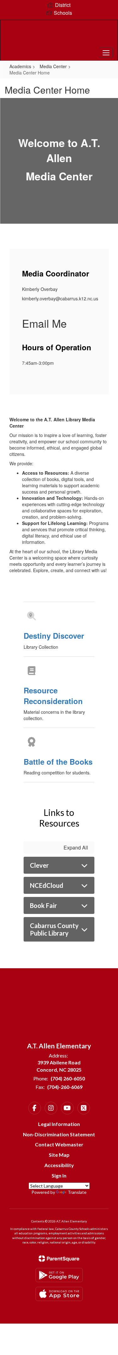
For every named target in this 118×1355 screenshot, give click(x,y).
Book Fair (43, 905)
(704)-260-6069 (64, 1087)
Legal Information (59, 1124)
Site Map (59, 1155)
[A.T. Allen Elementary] (59, 35)
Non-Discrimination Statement (59, 1134)
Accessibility (59, 1165)
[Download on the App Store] (59, 1294)
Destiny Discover (54, 635)
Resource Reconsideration (53, 695)
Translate (77, 1192)
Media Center (53, 66)
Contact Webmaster (59, 1144)
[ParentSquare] (59, 1258)
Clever (39, 865)
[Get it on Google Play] (59, 1275)
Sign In (59, 1175)
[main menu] (106, 52)
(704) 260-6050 (68, 1078)
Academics (20, 66)
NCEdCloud (46, 885)
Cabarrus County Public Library (54, 929)
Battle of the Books (58, 761)
